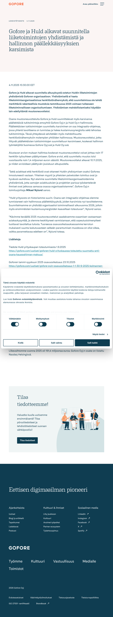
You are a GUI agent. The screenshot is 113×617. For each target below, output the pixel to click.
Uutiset (12, 514)
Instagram (82, 518)
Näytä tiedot (99, 334)
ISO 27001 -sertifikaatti (19, 603)
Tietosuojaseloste (66, 597)
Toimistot (16, 569)
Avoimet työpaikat (51, 522)
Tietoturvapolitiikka (90, 597)
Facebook (82, 522)
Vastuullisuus (63, 561)
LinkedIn (82, 514)
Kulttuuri (47, 518)
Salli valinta (56, 343)
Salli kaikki (92, 343)
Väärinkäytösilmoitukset (41, 597)
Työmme (15, 561)
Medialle (89, 561)
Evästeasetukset (16, 597)
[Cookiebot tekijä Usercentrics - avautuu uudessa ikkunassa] (98, 273)
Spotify (81, 530)
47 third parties (25, 312)
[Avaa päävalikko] (93, 4)
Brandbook (41, 603)
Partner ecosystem (51, 526)
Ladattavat (13, 526)
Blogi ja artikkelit (16, 518)
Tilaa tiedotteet (27, 440)
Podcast (12, 530)
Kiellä (20, 343)
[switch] (43, 324)
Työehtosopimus (50, 530)
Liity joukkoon (49, 514)
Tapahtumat (14, 522)
